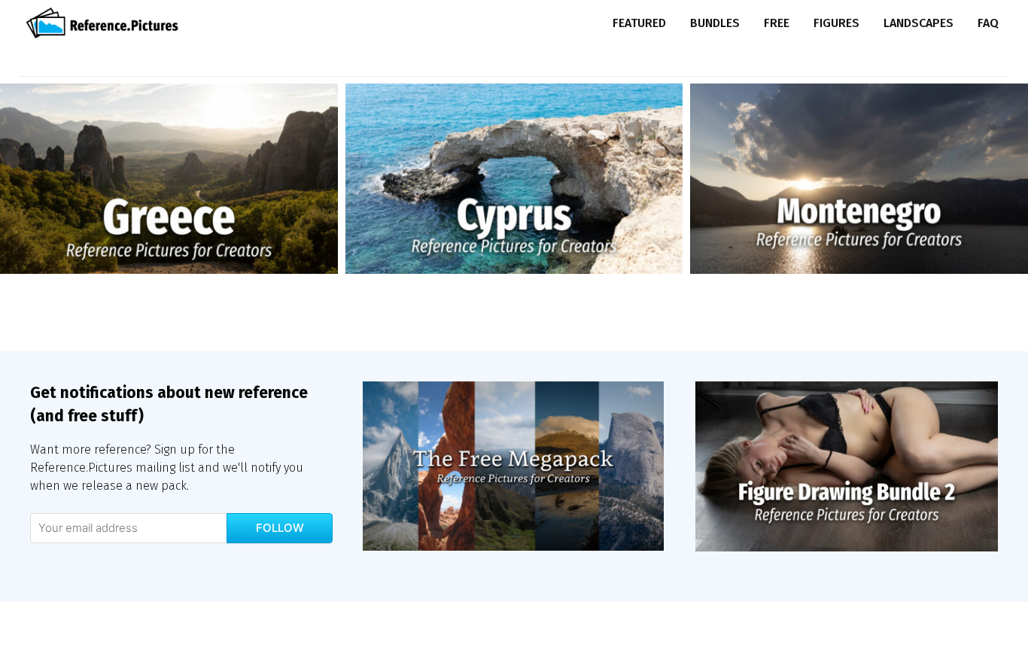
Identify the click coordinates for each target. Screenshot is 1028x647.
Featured (639, 23)
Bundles (715, 23)
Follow (280, 528)
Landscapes (918, 23)
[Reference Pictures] (106, 23)
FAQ (988, 23)
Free (776, 23)
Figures (836, 23)
